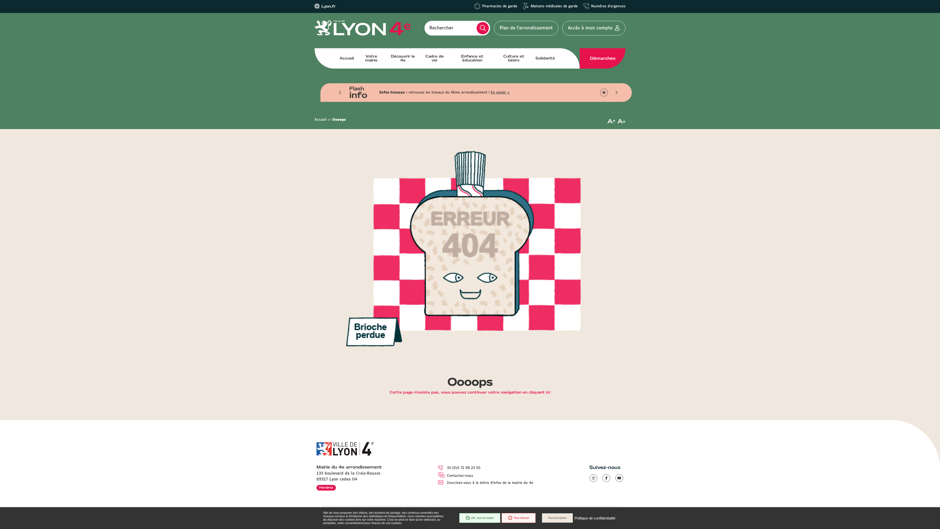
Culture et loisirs (513, 58)
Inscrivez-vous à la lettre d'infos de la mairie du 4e (490, 483)
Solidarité (545, 58)
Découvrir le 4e (403, 58)
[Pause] (604, 93)
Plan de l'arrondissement (526, 28)
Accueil (347, 58)
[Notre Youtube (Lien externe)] (619, 478)
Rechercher (441, 28)
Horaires (326, 487)
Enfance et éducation (472, 58)
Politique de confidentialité (595, 518)
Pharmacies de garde (499, 6)
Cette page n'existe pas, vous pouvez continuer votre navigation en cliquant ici (470, 392)
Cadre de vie (434, 58)
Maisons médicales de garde (554, 6)
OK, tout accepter (482, 518)
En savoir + (500, 92)
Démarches (602, 58)
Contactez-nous (460, 476)
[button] (340, 92)
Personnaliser (557, 518)
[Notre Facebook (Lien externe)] (606, 478)
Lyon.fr (328, 6)
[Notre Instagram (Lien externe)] (593, 478)
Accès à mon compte (590, 28)
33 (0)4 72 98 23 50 (464, 468)
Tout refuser (521, 518)
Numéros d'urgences (608, 6)
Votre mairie (371, 58)
